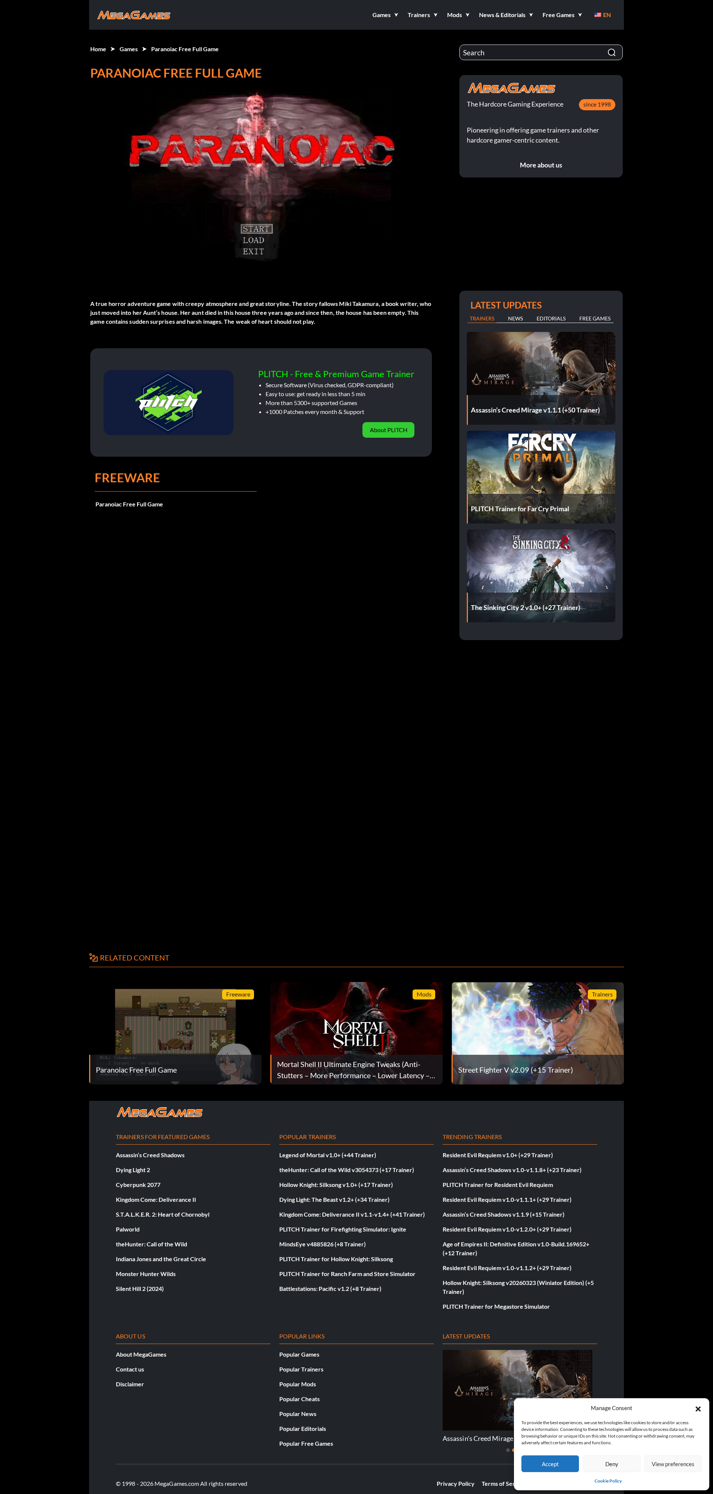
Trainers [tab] (482, 318)
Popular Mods (297, 1383)
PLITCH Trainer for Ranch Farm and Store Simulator (347, 1273)
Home (98, 48)
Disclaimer (130, 1383)
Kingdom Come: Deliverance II (156, 1199)
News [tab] (515, 318)
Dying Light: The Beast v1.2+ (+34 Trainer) (334, 1199)
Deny (611, 1464)
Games (129, 48)
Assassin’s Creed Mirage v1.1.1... (490, 1438)
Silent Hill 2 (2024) (140, 1288)
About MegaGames (141, 1354)
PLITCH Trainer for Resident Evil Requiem (498, 1184)
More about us (541, 165)
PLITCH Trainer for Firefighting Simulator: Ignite (342, 1229)
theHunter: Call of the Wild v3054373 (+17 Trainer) (346, 1169)
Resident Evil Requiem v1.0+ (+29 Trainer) (498, 1154)
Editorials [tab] (551, 318)
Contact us (130, 1369)
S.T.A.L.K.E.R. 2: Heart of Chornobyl (162, 1214)
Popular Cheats (299, 1398)
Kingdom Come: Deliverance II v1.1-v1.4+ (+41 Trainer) (352, 1214)
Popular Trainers (301, 1369)
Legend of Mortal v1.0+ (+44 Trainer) (327, 1154)
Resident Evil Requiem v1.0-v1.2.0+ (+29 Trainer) (507, 1229)
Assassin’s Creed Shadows (150, 1154)
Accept (550, 1464)
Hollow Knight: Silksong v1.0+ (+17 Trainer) (336, 1184)
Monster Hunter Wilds (146, 1273)
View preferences (673, 1464)
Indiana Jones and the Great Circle (161, 1258)
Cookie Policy (608, 1481)
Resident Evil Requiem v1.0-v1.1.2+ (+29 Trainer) (507, 1267)
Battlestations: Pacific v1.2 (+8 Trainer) (330, 1288)
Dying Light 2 (133, 1169)
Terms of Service (504, 1483)
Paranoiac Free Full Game (185, 48)
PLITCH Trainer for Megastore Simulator (496, 1306)
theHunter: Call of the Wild (151, 1243)
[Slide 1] (508, 1450)
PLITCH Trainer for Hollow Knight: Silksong (336, 1258)
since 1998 (597, 104)
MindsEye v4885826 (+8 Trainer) (322, 1243)
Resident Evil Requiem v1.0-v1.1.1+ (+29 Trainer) (507, 1199)
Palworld (128, 1229)
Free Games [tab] (595, 318)
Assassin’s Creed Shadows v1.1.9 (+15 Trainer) (503, 1214)
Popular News (297, 1413)
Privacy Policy (456, 1483)
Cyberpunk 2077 (138, 1184)
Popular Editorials (302, 1428)
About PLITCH (388, 429)
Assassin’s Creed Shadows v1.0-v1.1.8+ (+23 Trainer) (512, 1169)
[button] (698, 1408)
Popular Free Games (306, 1443)
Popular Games (299, 1354)
